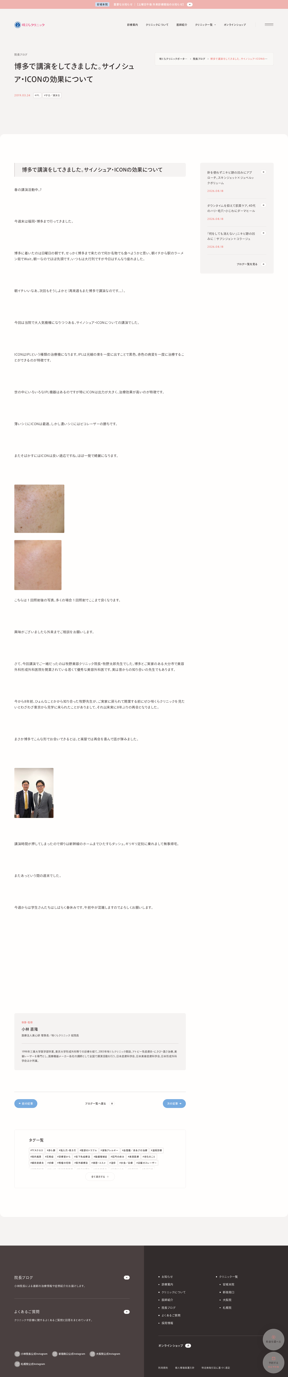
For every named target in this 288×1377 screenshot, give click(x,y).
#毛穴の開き (83, 1169)
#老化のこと (149, 1156)
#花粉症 (49, 1156)
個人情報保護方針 (184, 1368)
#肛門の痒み (117, 1156)
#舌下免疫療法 (82, 1156)
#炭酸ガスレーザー (146, 1163)
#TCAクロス (36, 1150)
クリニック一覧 (228, 1276)
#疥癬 (51, 1163)
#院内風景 (36, 1156)
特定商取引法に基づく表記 (216, 1368)
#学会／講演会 (52, 95)
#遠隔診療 (156, 1150)
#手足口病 (147, 1169)
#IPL (37, 95)
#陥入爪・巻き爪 (67, 1150)
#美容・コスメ (99, 1163)
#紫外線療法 (81, 1163)
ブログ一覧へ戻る (95, 1103)
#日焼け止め (117, 1169)
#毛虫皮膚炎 (100, 1169)
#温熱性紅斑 (37, 1169)
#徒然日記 (133, 1169)
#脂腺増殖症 (100, 1156)
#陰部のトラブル (88, 1150)
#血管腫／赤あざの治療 (135, 1150)
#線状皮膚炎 (37, 1163)
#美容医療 (133, 1156)
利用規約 (163, 1368)
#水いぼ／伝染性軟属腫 (60, 1169)
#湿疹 (113, 1163)
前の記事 (27, 1103)
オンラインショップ (170, 1345)
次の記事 (172, 1103)
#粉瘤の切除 (64, 1163)
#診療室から (64, 1156)
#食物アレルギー (109, 1150)
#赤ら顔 (51, 1150)
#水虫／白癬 (126, 1163)
